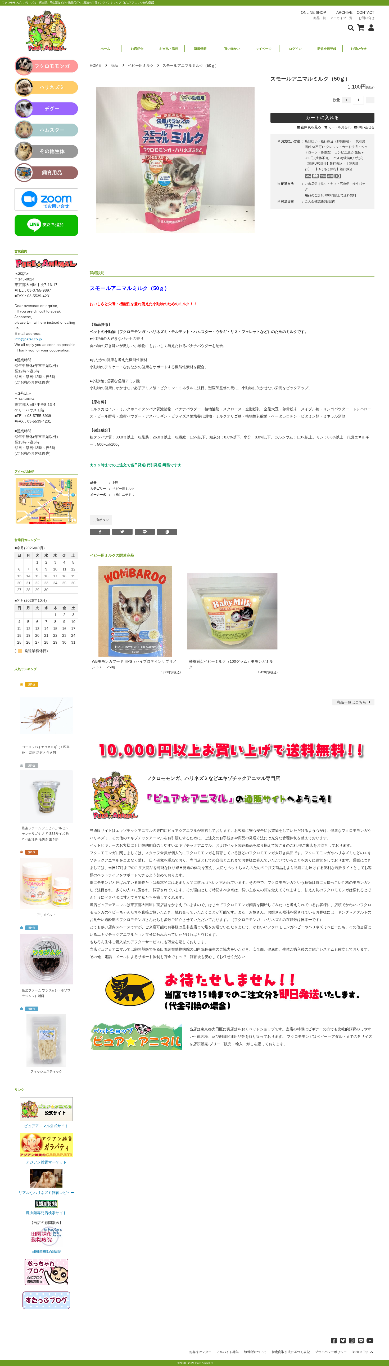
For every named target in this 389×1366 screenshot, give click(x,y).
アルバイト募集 (227, 1352)
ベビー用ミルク (141, 65)
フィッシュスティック (46, 1071)
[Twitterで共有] (122, 532)
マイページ (264, 49)
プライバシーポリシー (331, 1352)
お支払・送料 (168, 49)
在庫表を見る (311, 127)
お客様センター (200, 1352)
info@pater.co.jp (28, 339)
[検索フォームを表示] (351, 27)
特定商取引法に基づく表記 (291, 1352)
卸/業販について (255, 1352)
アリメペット (46, 915)
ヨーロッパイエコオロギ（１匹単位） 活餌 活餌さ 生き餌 (46, 749)
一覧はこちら (352, 702)
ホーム (105, 49)
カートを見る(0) (339, 127)
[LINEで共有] (145, 532)
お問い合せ (359, 49)
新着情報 (200, 49)
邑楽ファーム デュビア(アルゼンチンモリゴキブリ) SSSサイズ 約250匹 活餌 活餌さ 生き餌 (45, 833)
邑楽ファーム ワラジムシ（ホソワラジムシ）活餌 (46, 993)
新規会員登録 (326, 49)
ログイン (295, 49)
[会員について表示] (369, 27)
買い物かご (232, 49)
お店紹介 (137, 49)
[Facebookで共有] (100, 532)
